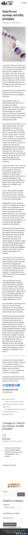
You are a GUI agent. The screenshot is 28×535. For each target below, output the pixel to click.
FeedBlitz (19, 527)
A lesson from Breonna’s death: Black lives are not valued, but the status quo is (13, 404)
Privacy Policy (21, 530)
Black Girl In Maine (12, 530)
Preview (5, 527)
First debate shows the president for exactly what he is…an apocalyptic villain (13, 412)
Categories (6, 504)
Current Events (9, 399)
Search (5, 491)
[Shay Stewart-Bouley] (7, 3)
